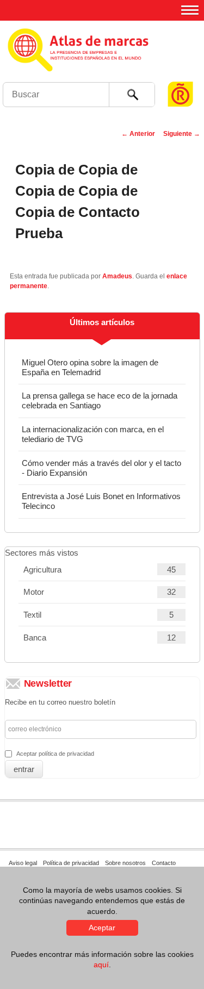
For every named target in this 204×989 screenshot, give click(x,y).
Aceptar (102, 927)
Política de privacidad (71, 863)
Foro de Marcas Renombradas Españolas (180, 73)
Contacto (164, 863)
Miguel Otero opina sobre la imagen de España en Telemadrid (90, 367)
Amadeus (117, 276)
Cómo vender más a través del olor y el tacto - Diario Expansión (101, 467)
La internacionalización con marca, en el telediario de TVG (93, 434)
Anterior (138, 134)
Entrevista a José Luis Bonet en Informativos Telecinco (101, 501)
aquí (101, 964)
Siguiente (181, 134)
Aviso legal (23, 863)
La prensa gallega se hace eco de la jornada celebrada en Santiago (99, 400)
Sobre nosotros (125, 863)
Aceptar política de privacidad (55, 753)
